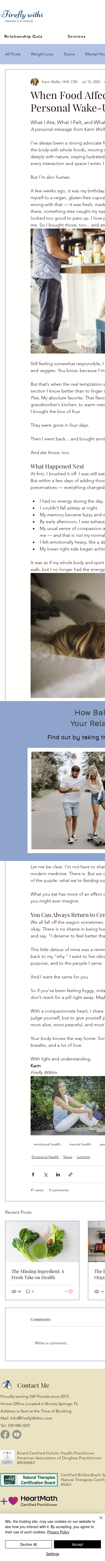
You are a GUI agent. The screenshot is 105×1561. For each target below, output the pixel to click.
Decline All (28, 1544)
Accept (77, 1544)
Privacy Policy (58, 1531)
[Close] (98, 1521)
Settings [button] (52, 1553)
